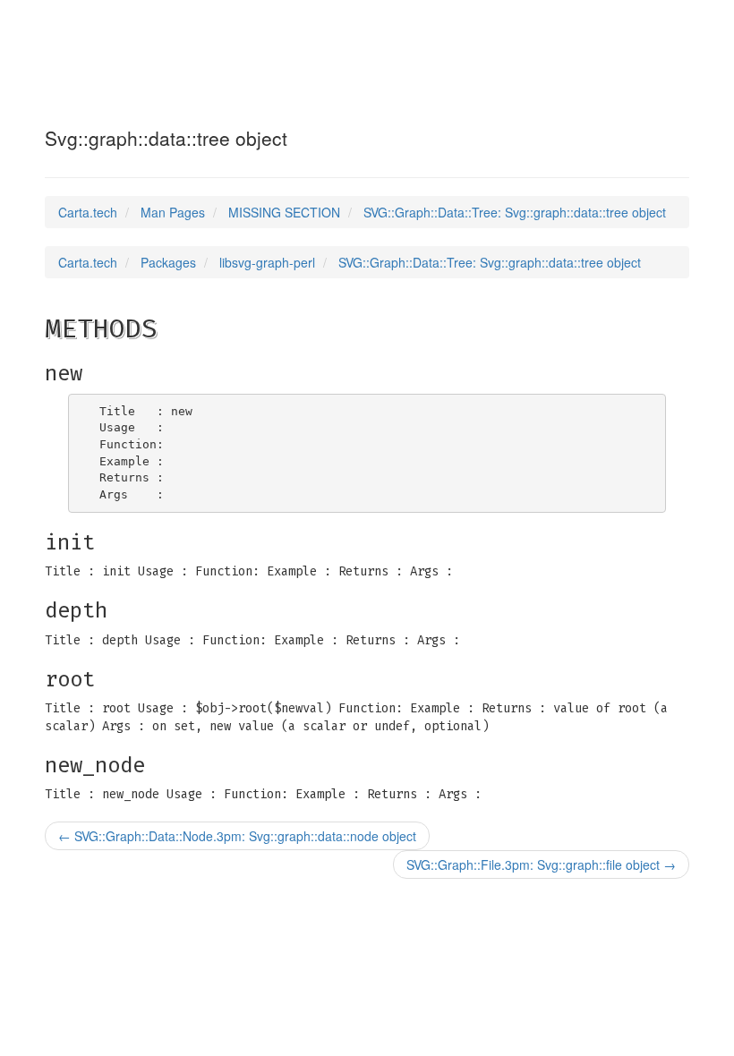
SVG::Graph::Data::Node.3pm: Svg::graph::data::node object (237, 836)
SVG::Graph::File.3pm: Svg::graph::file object (541, 864)
